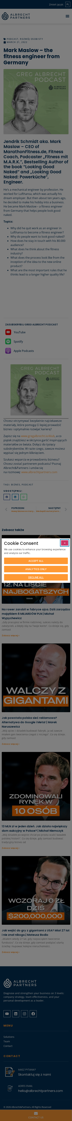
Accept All (36, 560)
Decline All (36, 577)
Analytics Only (36, 569)
